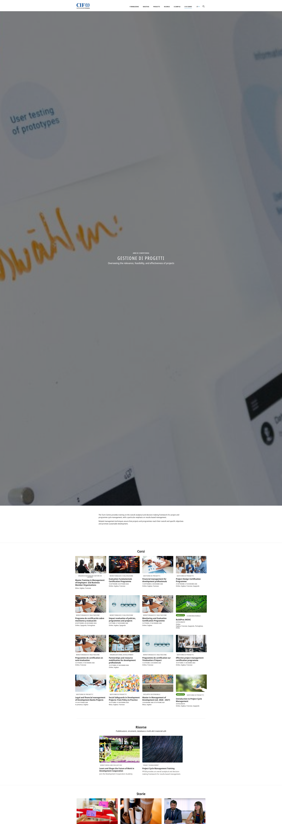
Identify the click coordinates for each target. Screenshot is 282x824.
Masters (146, 7)
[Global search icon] (203, 6)
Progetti (156, 7)
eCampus (177, 7)
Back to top (277, 821)
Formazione (134, 7)
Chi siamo (188, 7)
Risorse (167, 7)
